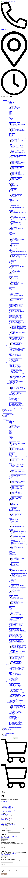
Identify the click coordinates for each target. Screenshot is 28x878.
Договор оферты (7, 811)
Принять (4, 874)
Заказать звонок (4, 30)
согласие (20, 870)
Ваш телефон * (4, 831)
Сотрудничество (7, 808)
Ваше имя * (3, 830)
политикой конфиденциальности (9, 837)
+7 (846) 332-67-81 (5, 29)
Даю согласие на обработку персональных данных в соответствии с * (13, 836)
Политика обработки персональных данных (13, 809)
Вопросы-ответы (7, 806)
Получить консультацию (6, 818)
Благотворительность (8, 807)
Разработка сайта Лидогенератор (8, 824)
